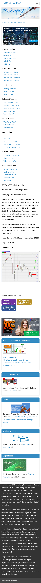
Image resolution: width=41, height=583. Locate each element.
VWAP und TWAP (9, 122)
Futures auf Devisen (10, 75)
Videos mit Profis (9, 161)
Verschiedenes (8, 180)
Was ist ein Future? (10, 102)
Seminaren (6, 447)
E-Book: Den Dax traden (11, 144)
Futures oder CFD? (10, 169)
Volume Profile (8, 125)
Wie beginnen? (8, 114)
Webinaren (27, 444)
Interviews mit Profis (11, 155)
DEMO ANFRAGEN (9, 366)
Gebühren (6, 64)
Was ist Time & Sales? (11, 108)
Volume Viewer (8, 128)
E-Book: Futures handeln (12, 147)
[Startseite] (12, 3)
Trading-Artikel (8, 91)
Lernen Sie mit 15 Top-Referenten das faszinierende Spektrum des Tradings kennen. (20, 420)
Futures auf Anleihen (11, 81)
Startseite (3, 22)
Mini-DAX (6, 138)
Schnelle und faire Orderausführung (15, 360)
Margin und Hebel (9, 58)
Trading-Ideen (8, 94)
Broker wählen (8, 178)
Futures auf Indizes (10, 72)
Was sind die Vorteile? (11, 105)
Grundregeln (7, 55)
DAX (4, 136)
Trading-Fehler (8, 172)
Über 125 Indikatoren (10, 357)
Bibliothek (12, 391)
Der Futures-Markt (10, 52)
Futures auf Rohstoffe (11, 78)
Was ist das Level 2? (11, 111)
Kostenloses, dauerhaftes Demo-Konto (17, 363)
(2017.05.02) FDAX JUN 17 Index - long (16, 22)
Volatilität (7, 61)
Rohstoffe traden (9, 175)
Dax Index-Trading (10, 141)
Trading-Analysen (9, 89)
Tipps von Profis (9, 158)
